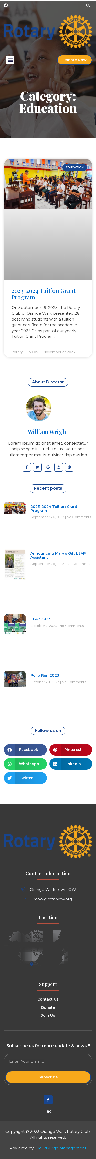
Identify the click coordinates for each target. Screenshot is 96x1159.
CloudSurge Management (60, 1148)
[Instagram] (58, 467)
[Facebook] (6, 5)
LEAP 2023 (40, 619)
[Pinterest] (69, 467)
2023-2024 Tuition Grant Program (44, 294)
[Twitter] (37, 467)
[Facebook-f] (27, 467)
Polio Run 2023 (44, 675)
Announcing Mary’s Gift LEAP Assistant (58, 555)
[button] (88, 5)
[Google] (48, 467)
